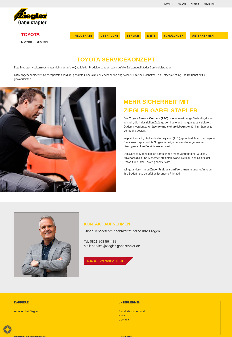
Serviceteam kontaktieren (105, 261)
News (122, 315)
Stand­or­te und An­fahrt (132, 311)
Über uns (124, 319)
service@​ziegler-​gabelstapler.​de (116, 246)
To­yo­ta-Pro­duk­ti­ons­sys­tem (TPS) (160, 138)
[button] (7, 329)
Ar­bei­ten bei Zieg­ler (26, 311)
